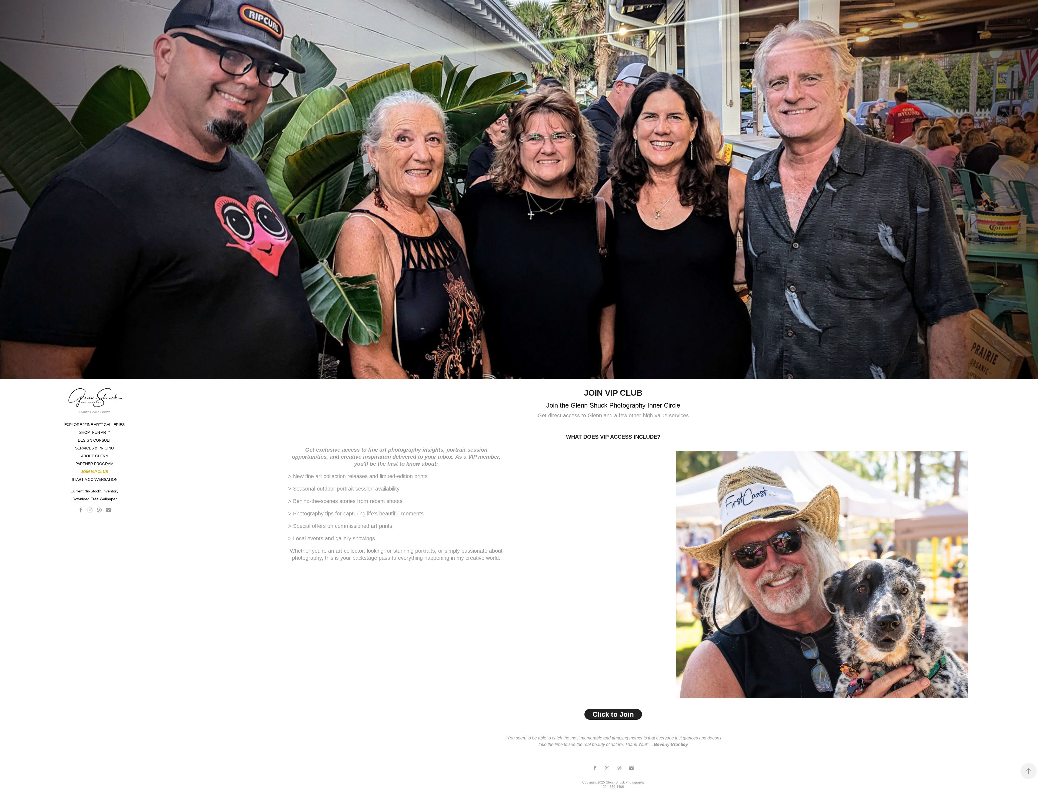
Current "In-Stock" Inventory (94, 491)
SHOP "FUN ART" (94, 432)
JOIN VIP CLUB (94, 471)
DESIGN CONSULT (94, 440)
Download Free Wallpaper (94, 499)
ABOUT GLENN (94, 456)
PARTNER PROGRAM (94, 464)
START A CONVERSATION (95, 479)
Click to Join (613, 714)
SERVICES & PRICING (94, 448)
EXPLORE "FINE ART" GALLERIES (94, 424)
